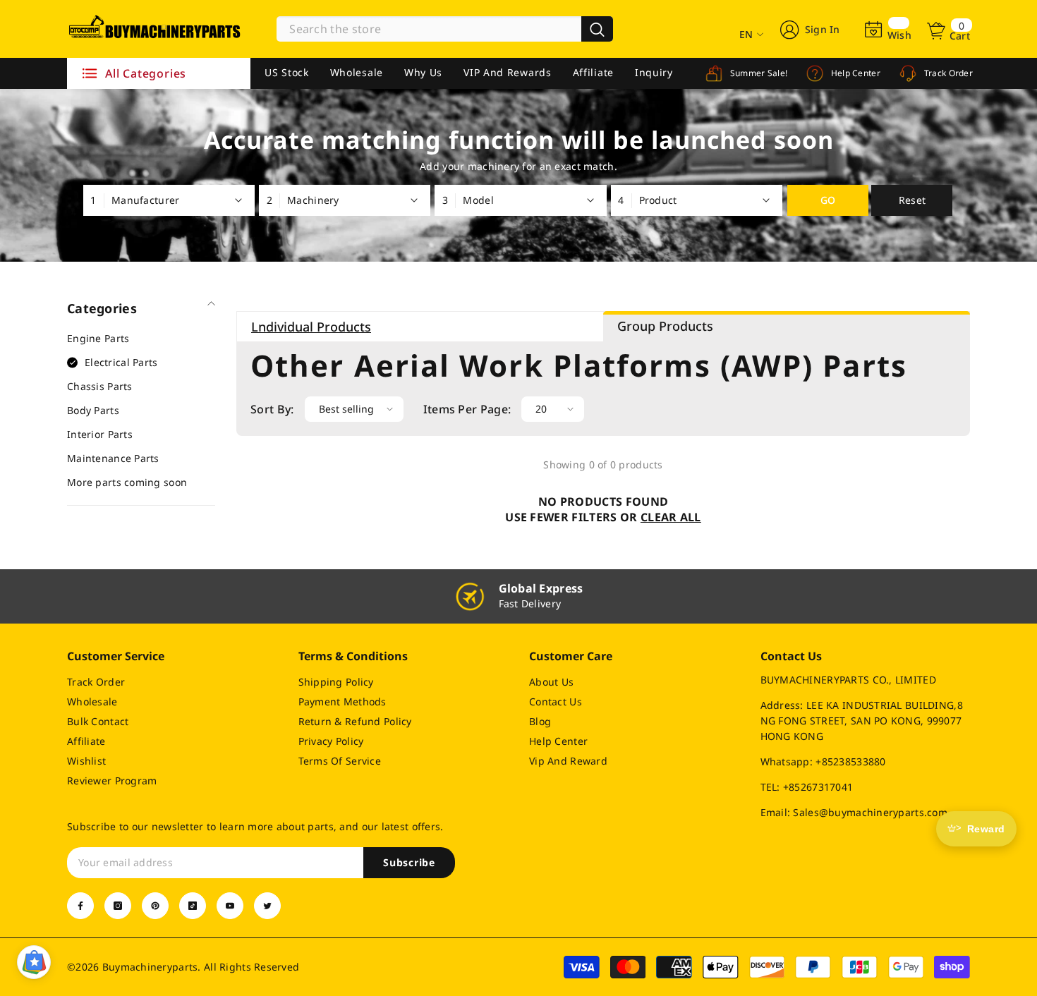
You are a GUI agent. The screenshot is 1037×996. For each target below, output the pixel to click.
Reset (912, 200)
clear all (671, 517)
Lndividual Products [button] (311, 326)
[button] (354, 409)
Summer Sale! (757, 73)
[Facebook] (80, 905)
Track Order (947, 73)
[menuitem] (141, 339)
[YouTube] (230, 905)
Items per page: (467, 409)
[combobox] (429, 29)
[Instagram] (117, 905)
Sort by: (272, 409)
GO (828, 200)
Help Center (854, 73)
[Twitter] (267, 905)
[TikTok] (192, 905)
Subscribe (409, 862)
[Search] (445, 29)
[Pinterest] (155, 905)
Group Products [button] (665, 325)
